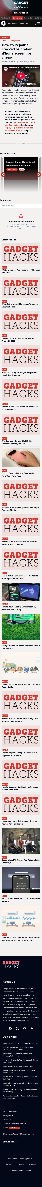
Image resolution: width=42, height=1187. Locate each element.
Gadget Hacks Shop (16, 23)
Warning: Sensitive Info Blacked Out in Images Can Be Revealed (20, 1097)
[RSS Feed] (31, 1028)
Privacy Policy (8, 1115)
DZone (28, 1170)
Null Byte (38, 18)
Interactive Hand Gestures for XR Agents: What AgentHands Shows (20, 577)
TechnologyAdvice (25, 1158)
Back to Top (8, 1141)
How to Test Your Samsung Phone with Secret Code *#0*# (20, 1078)
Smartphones (21, 12)
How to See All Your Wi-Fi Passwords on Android (21, 1043)
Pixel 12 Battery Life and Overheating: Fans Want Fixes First (19, 474)
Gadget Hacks (17, 18)
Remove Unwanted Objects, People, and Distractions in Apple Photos (18, 1048)
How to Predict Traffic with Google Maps (18, 1066)
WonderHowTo (6, 18)
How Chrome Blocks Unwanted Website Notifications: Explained (19, 543)
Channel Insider (17, 1170)
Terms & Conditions (10, 1111)
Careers (11, 1128)
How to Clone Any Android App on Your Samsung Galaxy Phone (17, 1055)
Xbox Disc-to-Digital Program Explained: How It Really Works (20, 373)
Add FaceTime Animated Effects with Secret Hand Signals (19, 1071)
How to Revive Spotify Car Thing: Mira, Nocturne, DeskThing (19, 608)
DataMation (32, 1164)
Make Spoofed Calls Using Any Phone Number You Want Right (20, 1090)
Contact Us (7, 1120)
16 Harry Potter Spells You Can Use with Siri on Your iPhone (20, 1061)
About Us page (24, 1020)
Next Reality (28, 18)
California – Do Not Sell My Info (14, 1124)
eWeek (21, 1164)
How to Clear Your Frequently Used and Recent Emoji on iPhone (20, 1084)
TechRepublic (11, 1164)
